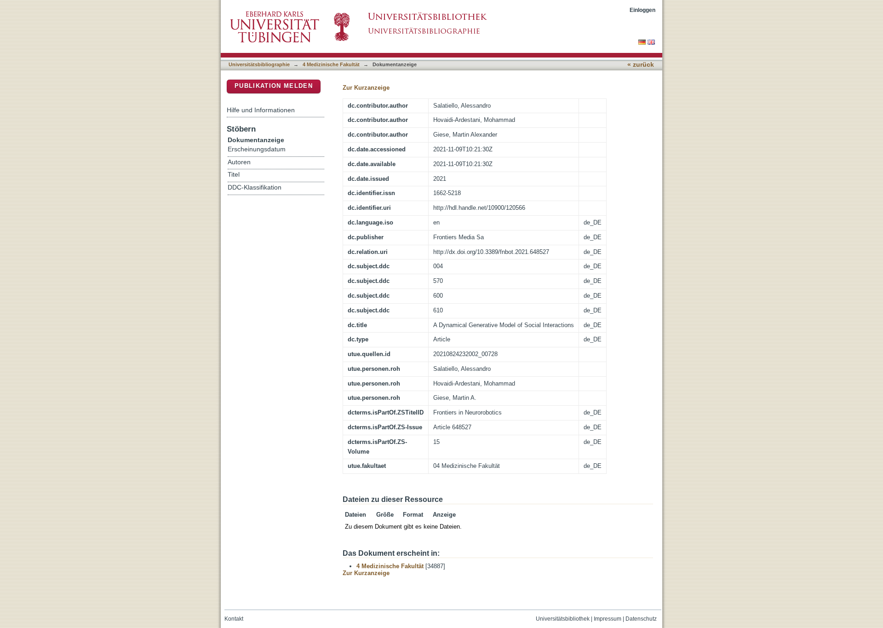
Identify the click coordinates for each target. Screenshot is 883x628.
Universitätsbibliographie (259, 64)
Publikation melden (274, 85)
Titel (234, 174)
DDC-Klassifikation (254, 187)
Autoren (239, 162)
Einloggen (642, 10)
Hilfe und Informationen (261, 110)
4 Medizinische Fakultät (331, 64)
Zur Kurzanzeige (366, 87)
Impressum (607, 619)
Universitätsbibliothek (563, 619)
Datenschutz (641, 619)
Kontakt (233, 619)
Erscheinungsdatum (257, 149)
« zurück (640, 64)
